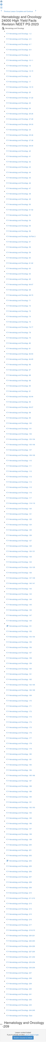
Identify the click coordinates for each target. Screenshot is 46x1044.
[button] (1, 2)
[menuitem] (1, 5)
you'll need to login (32, 1035)
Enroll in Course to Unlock (23, 1038)
